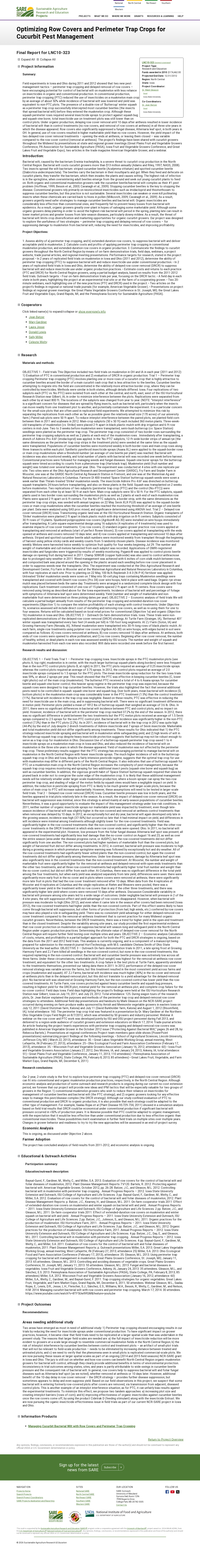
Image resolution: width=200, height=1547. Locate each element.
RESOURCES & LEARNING (160, 16)
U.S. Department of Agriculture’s (32, 1531)
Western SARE (83, 1504)
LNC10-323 (156, 62)
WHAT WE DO (101, 16)
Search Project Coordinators (30, 1497)
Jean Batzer (37, 317)
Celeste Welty (38, 342)
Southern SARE (83, 1500)
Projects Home (23, 1491)
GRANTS (138, 16)
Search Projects (24, 1494)
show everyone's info (92, 311)
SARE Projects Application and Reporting (35, 1500)
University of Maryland (136, 1528)
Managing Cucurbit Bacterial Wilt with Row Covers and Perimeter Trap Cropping (81, 1426)
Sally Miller (36, 337)
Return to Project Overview (165, 1439)
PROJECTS (84, 16)
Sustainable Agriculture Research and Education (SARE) (63, 1528)
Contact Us (121, 1505)
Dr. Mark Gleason (150, 90)
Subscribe (110, 1467)
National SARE (82, 1491)
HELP (180, 16)
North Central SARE (85, 1494)
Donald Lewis (37, 332)
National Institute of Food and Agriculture (63, 1531)
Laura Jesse (37, 327)
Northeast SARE (83, 1497)
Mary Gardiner (38, 322)
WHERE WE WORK (121, 16)
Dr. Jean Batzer (149, 105)
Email (145, 93)
